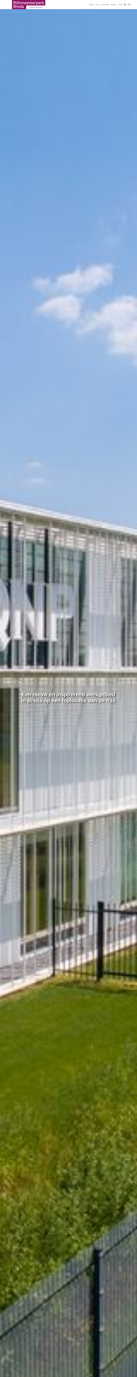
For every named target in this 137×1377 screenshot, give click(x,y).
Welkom (91, 4)
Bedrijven (113, 4)
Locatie (97, 4)
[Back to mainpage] (28, 4)
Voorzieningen (105, 4)
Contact (120, 4)
